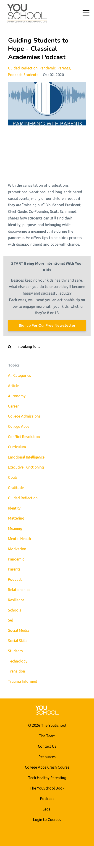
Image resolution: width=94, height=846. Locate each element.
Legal (47, 809)
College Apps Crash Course (47, 767)
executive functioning (26, 467)
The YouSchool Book (47, 788)
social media (18, 630)
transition (16, 671)
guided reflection (23, 68)
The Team (47, 736)
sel (10, 620)
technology (17, 661)
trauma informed (22, 681)
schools (14, 610)
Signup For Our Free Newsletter (47, 325)
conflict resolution (24, 437)
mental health (19, 539)
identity (14, 508)
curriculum (17, 447)
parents (63, 68)
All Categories (19, 375)
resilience (16, 600)
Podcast (47, 799)
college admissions (24, 416)
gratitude (16, 488)
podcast (15, 75)
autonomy (17, 396)
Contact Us (47, 746)
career (13, 406)
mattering (16, 518)
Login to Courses (47, 820)
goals (13, 477)
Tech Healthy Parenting (47, 778)
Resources (47, 757)
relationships (19, 590)
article (13, 386)
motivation (17, 549)
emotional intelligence (26, 457)
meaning (15, 528)
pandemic (47, 68)
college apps (18, 426)
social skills (17, 641)
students (31, 75)
